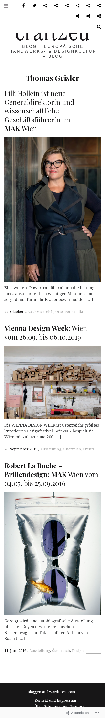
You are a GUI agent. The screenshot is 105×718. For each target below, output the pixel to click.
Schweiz (65, 5)
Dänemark (97, 5)
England (76, 16)
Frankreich (86, 16)
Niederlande (76, 5)
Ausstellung (50, 449)
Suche (97, 27)
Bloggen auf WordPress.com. (52, 692)
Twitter (33, 5)
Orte (59, 312)
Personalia (74, 312)
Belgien (86, 5)
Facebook (22, 5)
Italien (97, 16)
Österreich (44, 312)
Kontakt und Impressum (55, 700)
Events (88, 449)
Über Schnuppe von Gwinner (59, 706)
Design (78, 651)
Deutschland (43, 5)
